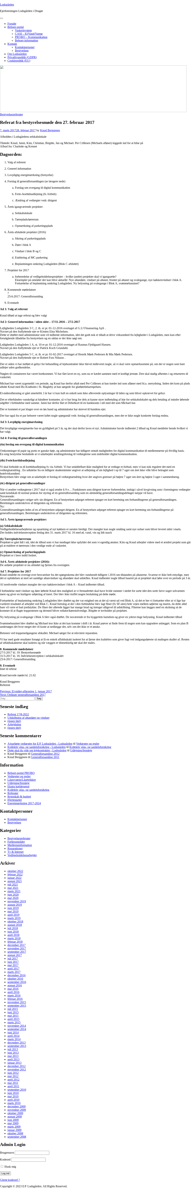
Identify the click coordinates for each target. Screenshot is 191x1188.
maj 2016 (12, 988)
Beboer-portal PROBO (21, 773)
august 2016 (14, 985)
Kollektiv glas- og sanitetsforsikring (90, 747)
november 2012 (16, 1069)
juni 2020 (13, 894)
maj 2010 (12, 1096)
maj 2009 (12, 1123)
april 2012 (13, 1079)
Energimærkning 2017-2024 (24, 803)
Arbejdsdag (14, 724)
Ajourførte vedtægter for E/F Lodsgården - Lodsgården (39, 743)
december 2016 (16, 975)
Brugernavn (7, 1152)
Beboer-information (26, 40)
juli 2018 (12, 928)
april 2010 (13, 1099)
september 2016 (16, 982)
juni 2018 (13, 931)
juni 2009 (13, 1119)
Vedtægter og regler (87, 743)
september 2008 (16, 1136)
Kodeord (5, 1159)
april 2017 (13, 968)
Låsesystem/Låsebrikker (21, 779)
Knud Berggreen (50, 130)
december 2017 (16, 945)
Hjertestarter (14, 799)
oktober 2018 (15, 921)
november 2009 (16, 1109)
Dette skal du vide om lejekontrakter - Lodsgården (36, 750)
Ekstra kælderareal (18, 786)
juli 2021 (12, 884)
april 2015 (13, 1019)
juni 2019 (13, 908)
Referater (12, 793)
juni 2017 (13, 961)
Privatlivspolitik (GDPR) (22, 57)
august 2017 (14, 955)
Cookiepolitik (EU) (18, 60)
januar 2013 (14, 1062)
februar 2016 (15, 998)
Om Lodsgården (17, 53)
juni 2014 (13, 1032)
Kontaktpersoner (25, 47)
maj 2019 (12, 911)
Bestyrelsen (22, 50)
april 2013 (13, 1059)
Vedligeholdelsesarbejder (22, 855)
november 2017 (16, 948)
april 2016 (13, 992)
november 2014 (16, 1025)
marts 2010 (14, 1103)
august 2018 (14, 924)
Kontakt (12, 43)
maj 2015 (12, 1015)
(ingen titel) (14, 721)
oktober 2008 (15, 1133)
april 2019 (13, 914)
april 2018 (13, 935)
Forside (11, 23)
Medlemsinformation (19, 845)
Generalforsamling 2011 (45, 757)
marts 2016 (14, 995)
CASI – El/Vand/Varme (29, 33)
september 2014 (16, 1029)
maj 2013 (12, 1056)
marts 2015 (14, 1022)
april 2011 (13, 1086)
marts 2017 (14, 972)
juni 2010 (13, 1093)
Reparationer (15, 848)
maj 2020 (12, 898)
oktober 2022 (15, 871)
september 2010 (16, 1089)
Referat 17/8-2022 (18, 714)
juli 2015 (12, 1009)
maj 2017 (12, 965)
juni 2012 (13, 1072)
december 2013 (16, 1042)
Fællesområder (16, 841)
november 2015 (16, 1002)
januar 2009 (14, 1130)
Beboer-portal (15, 27)
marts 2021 (14, 891)
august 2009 (14, 1116)
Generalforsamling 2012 (45, 753)
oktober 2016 (15, 978)
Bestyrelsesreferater (11, 114)
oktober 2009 (15, 1113)
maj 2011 (12, 1083)
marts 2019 (14, 918)
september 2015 (16, 1005)
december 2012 (16, 1066)
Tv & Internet (15, 851)
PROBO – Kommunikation (31, 37)
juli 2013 (12, 1049)
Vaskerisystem (23, 30)
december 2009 (16, 1106)
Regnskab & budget (19, 796)
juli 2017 (12, 958)
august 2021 (14, 881)
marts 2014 (14, 1039)
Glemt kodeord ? (10, 1179)
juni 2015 (13, 1012)
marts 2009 (14, 1126)
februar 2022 (15, 874)
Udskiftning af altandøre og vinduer (28, 717)
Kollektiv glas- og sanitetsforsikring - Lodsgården (36, 747)
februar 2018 (15, 941)
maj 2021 (12, 887)
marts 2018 (14, 938)
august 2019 (14, 904)
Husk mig (10, 1166)
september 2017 (16, 951)
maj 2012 (12, 1076)
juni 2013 (13, 1052)
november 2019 (16, 901)
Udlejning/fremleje (81, 750)
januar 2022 (14, 877)
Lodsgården (7, 4)
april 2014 (13, 1035)
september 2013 (16, 1046)
